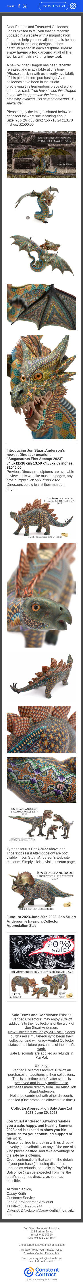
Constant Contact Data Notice (41, 1253)
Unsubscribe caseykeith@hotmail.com (42, 1244)
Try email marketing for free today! (41, 1279)
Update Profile (29, 1249)
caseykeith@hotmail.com (46, 1258)
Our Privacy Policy (51, 1249)
